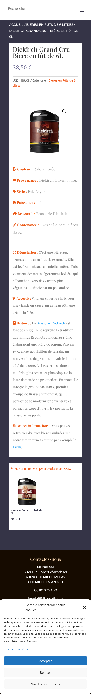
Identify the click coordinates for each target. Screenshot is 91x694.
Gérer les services (17, 649)
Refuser (45, 672)
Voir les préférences (45, 684)
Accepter (45, 661)
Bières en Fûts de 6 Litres (49, 25)
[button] (85, 607)
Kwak (17, 447)
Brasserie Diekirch (51, 213)
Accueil (16, 25)
